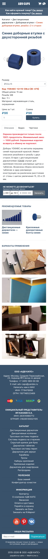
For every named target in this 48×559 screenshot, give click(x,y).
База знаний (24, 479)
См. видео (37, 10)
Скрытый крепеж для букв (24, 442)
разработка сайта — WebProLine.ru (24, 556)
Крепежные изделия (24, 464)
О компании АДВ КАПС (24, 497)
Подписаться (37, 536)
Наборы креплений (24, 461)
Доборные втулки (25, 22)
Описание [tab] (9, 128)
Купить (36, 117)
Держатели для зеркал (24, 451)
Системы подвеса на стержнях (24, 439)
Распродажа (24, 470)
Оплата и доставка (24, 503)
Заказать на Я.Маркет (24, 512)
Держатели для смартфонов (24, 467)
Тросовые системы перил (24, 448)
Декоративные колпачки (24, 433)
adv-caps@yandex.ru (27, 384)
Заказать (38, 193)
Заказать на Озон (24, 509)
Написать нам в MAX (24, 387)
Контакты (24, 494)
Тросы (24, 458)
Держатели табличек (24, 445)
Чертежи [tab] (33, 128)
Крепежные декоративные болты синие (34, 230)
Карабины (24, 455)
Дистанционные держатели (24, 430)
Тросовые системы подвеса (24, 436)
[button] (5, 58)
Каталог (6, 19)
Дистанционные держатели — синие (11, 230)
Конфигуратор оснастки (24, 482)
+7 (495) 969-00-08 (29, 381)
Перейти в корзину (24, 506)
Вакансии (24, 500)
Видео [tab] (21, 128)
